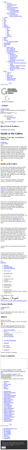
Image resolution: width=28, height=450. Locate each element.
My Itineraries (7, 431)
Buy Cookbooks (11, 50)
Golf (8, 74)
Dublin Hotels (7, 398)
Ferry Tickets (7, 437)
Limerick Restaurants (9, 416)
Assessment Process (12, 4)
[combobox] (10, 83)
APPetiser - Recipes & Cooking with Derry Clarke (18, 66)
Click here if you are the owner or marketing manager (14, 300)
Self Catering (10, 75)
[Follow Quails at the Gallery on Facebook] (1, 311)
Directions (3, 326)
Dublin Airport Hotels (9, 397)
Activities (6, 265)
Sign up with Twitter (17, 375)
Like (5, 142)
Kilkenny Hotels (8, 412)
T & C (5, 383)
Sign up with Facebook (6, 375)
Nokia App (12, 58)
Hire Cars (6, 435)
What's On (9, 77)
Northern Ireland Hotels (9, 392)
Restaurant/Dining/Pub (9, 268)
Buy (5, 23)
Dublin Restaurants (8, 399)
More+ (5, 71)
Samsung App (13, 57)
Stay (5, 21)
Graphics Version (5, 109)
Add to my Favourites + (9, 330)
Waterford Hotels (8, 419)
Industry (9, 119)
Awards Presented (14, 10)
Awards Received (14, 12)
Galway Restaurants (9, 408)
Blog (5, 38)
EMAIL (3, 308)
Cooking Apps (11, 61)
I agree (3, 447)
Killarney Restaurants (9, 411)
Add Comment (11, 129)
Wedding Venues (11, 79)
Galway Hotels (7, 406)
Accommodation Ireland (10, 395)
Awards (6, 17)
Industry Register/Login (16, 16)
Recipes (6, 40)
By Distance (7, 345)
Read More (3, 262)
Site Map (6, 385)
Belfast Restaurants (8, 402)
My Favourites (7, 429)
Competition (7, 438)
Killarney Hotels (8, 409)
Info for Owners (11, 13)
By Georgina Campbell (12, 41)
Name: (5, 331)
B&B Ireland (7, 394)
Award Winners (11, 9)
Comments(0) (4, 129)
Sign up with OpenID (5, 377)
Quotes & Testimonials (12, 7)
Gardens (9, 72)
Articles (6, 37)
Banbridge (16, 218)
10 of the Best (7, 27)
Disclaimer (6, 381)
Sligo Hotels (7, 418)
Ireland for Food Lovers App (17, 60)
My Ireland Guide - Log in (10, 428)
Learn (5, 24)
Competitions (7, 44)
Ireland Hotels (7, 391)
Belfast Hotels (7, 401)
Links (5, 387)
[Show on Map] (2, 324)
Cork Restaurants (8, 405)
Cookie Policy (17, 445)
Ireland (2, 190)
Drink (5, 20)
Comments (6, 349)
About (5, 2)
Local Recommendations (10, 340)
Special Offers (7, 43)
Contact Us (9, 6)
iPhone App (13, 54)
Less (2, 261)
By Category (7, 347)
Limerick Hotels (8, 415)
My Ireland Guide (11, 117)
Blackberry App (14, 55)
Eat (4, 19)
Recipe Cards (10, 47)
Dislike (2, 142)
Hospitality (6, 343)
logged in (9, 369)
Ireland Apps (10, 53)
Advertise (6, 388)
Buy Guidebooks (11, 48)
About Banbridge (10, 326)
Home (2, 121)
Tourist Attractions (11, 78)
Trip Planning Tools (19, 326)
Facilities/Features (8, 266)
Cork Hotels (7, 404)
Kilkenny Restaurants (9, 414)
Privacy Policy (7, 384)
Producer (14, 121)
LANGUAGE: (4, 84)
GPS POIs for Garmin (12, 51)
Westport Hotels (8, 421)
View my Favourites (9, 336)
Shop (5, 45)
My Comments (7, 432)
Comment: (6, 333)
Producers (6, 26)
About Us (9, 3)
